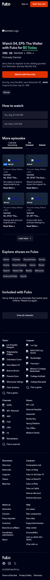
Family (6, 265)
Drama (42, 259)
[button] (13, 188)
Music (41, 265)
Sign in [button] (25, 4)
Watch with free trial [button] (25, 74)
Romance (39, 271)
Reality (29, 271)
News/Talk (18, 271)
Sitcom (6, 92)
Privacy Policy (25, 575)
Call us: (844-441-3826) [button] (34, 538)
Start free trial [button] (39, 4)
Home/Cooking (19, 265)
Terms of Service (9, 575)
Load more (23, 238)
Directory (38, 575)
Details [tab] (42, 145)
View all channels (25, 315)
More (45, 82)
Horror (33, 265)
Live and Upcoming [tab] (12, 144)
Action (6, 259)
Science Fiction (10, 276)
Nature (6, 271)
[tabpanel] (25, 196)
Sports (23, 276)
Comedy (16, 259)
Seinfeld (7, 175)
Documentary (29, 259)
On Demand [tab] (29, 144)
